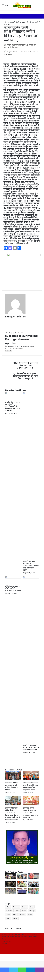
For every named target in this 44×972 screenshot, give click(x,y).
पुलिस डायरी (21, 27)
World (8, 918)
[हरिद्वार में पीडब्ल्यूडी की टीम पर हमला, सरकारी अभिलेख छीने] (33, 893)
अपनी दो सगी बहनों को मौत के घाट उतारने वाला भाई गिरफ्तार (31, 747)
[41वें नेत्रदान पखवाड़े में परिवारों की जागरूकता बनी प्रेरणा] (13, 578)
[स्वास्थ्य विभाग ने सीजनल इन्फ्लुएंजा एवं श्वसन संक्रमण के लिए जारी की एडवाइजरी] (22, 893)
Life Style (32, 911)
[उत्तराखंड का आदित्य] (22, 5)
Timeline (22, 914)
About (8, 907)
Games (24, 911)
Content (9, 911)
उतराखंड (11, 22)
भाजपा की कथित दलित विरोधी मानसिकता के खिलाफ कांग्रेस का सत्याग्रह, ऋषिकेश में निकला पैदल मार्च (12, 814)
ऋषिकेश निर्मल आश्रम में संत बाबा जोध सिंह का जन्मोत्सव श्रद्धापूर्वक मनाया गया (30, 813)
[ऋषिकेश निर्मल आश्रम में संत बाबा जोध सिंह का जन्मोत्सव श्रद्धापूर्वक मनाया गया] (31, 804)
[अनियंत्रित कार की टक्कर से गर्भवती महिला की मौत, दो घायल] (13, 779)
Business (16, 907)
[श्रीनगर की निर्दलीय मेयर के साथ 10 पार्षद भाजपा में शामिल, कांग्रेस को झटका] (31, 779)
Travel (30, 914)
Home (6, 22)
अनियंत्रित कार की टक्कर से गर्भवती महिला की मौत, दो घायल (11, 786)
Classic (24, 907)
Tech (14, 914)
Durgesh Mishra (12, 52)
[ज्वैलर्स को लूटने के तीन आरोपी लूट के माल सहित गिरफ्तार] (10, 893)
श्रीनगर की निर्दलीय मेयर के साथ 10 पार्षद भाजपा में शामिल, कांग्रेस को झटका (30, 786)
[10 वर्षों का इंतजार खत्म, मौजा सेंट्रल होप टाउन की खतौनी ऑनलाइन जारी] (22, 886)
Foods (17, 911)
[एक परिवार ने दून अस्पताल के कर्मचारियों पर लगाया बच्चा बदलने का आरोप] (31, 394)
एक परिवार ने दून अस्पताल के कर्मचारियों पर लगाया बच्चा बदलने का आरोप (31, 565)
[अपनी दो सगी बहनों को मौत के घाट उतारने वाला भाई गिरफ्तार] (31, 578)
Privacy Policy (6, 941)
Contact (4, 944)
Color (31, 907)
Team (8, 914)
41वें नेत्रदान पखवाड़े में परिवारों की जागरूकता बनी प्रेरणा (13, 588)
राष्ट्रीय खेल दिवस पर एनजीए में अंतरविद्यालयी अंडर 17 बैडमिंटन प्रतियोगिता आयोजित (13, 406)
